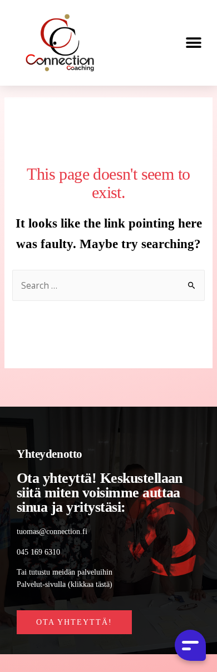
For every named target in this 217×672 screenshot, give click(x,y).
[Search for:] (108, 286)
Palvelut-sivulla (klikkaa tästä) (64, 584)
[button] (193, 43)
